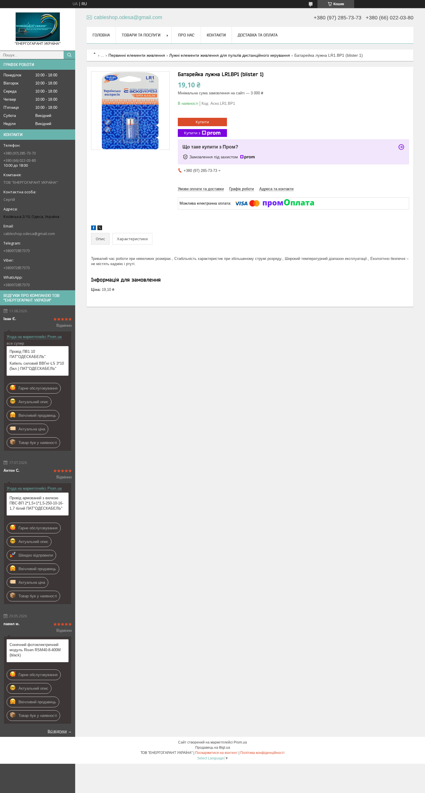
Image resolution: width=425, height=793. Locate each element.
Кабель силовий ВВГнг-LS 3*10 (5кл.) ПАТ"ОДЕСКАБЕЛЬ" (37, 366)
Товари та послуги (141, 35)
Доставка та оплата (258, 35)
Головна (101, 35)
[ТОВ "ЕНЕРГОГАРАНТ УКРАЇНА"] (37, 26)
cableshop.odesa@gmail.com (29, 233)
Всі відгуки (57, 731)
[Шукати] (69, 55)
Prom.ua (240, 742)
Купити (202, 121)
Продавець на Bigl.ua (212, 748)
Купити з (192, 132)
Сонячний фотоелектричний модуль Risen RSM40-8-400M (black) (35, 650)
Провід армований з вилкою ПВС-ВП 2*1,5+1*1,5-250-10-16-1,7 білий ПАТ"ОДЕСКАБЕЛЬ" (36, 503)
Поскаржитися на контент (216, 753)
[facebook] (93, 229)
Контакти (216, 35)
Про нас (186, 35)
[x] (99, 229)
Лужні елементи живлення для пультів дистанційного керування (229, 55)
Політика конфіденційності (262, 753)
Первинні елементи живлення (136, 55)
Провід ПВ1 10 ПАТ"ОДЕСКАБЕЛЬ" (28, 354)
